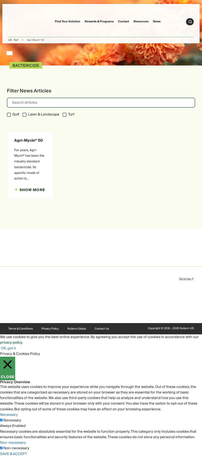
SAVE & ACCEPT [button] (13, 454)
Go (190, 21)
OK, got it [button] (8, 348)
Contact (123, 21)
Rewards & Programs (99, 21)
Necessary (12, 420)
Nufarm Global (76, 328)
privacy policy (11, 342)
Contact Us (102, 328)
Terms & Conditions (20, 328)
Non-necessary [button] (13, 443)
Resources (141, 21)
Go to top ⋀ (186, 279)
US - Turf (13, 40)
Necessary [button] (9, 415)
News (157, 21)
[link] (16, 21)
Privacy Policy (50, 328)
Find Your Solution (67, 21)
